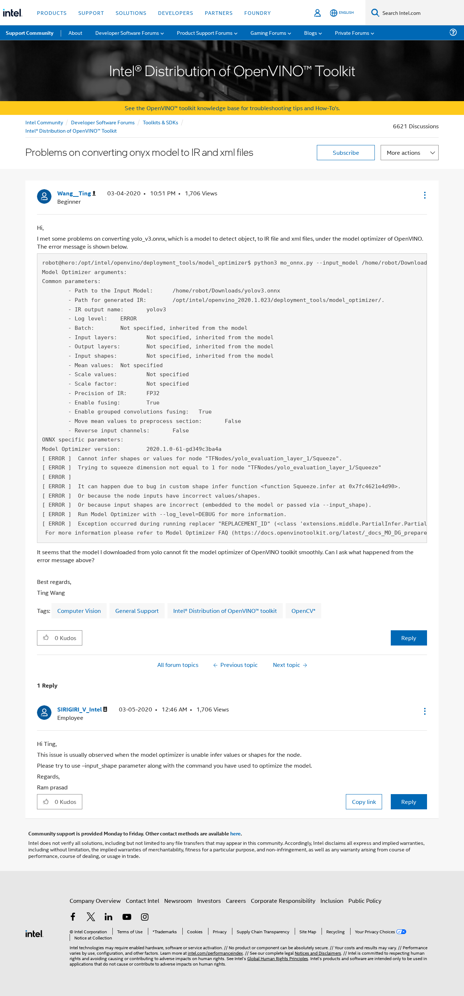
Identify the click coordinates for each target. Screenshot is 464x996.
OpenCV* (303, 610)
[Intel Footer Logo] (34, 933)
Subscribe (346, 152)
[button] (424, 195)
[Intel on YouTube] (127, 917)
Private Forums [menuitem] (352, 32)
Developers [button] (175, 12)
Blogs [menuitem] (310, 32)
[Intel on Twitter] (91, 917)
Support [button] (91, 12)
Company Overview (95, 900)
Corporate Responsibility (283, 900)
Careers (236, 900)
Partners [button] (219, 12)
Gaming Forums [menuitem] (268, 32)
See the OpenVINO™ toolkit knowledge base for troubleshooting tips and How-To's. (232, 108)
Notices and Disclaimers (318, 952)
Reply (408, 638)
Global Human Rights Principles (277, 958)
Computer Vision (79, 610)
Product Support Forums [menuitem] (205, 32)
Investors (209, 900)
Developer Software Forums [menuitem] (127, 32)
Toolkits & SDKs (160, 122)
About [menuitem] (75, 32)
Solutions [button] (131, 12)
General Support (137, 610)
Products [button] (52, 12)
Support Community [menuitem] (29, 33)
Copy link (364, 801)
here (235, 833)
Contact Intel (142, 900)
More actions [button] (403, 152)
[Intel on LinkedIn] (109, 917)
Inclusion (331, 900)
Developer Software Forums (103, 122)
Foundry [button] (257, 12)
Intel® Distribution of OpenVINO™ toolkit (225, 610)
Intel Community (44, 122)
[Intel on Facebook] (73, 917)
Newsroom (178, 900)
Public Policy (364, 900)
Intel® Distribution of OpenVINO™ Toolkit (71, 130)
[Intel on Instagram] (144, 917)
